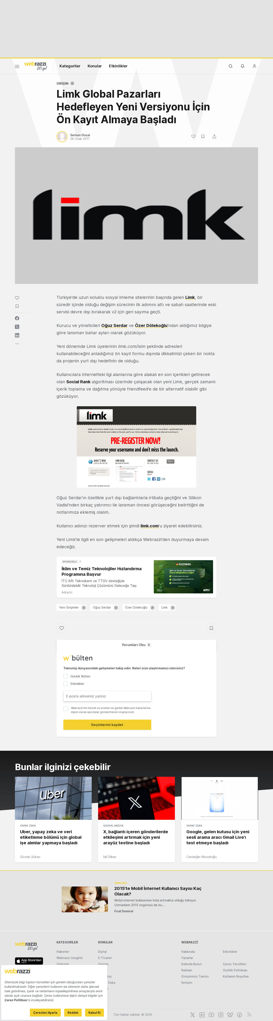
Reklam (186, 970)
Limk (190, 297)
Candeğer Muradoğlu (201, 857)
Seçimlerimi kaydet (107, 725)
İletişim (186, 982)
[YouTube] (210, 1014)
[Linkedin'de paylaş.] (17, 335)
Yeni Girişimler (69, 607)
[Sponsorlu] (183, 577)
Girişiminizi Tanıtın (195, 976)
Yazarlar (187, 958)
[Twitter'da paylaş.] (17, 327)
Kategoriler (70, 66)
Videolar (63, 964)
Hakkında (188, 951)
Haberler (63, 951)
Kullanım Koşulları (236, 976)
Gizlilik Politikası (235, 970)
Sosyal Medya (113, 825)
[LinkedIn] (201, 1014)
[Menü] (17, 67)
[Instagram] (220, 1014)
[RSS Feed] (248, 1014)
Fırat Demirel (123, 911)
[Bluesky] (229, 1014)
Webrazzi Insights (70, 958)
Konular (95, 66)
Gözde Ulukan (30, 857)
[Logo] (35, 66)
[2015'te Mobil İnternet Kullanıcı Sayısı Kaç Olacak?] (85, 899)
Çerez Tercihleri (234, 964)
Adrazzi (67, 592)
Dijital (102, 951)
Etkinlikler (118, 66)
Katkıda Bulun (191, 964)
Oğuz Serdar (114, 325)
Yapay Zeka (28, 825)
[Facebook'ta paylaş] (17, 318)
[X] (192, 1014)
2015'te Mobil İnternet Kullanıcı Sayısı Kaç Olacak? (158, 891)
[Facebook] (239, 1014)
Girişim (62, 83)
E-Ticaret (105, 958)
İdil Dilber (109, 857)
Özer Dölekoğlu (151, 325)
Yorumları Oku (136, 645)
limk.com (150, 525)
